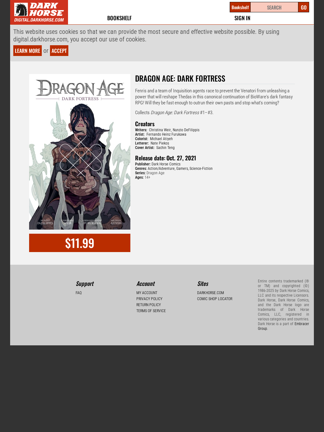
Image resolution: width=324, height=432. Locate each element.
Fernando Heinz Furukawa (166, 134)
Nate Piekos (160, 143)
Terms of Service (151, 311)
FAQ (79, 293)
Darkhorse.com (210, 293)
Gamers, (182, 168)
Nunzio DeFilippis (186, 130)
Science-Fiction (201, 168)
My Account (146, 293)
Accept (59, 50)
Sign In (242, 18)
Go (304, 7)
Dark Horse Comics (166, 164)
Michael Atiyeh (161, 139)
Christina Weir (160, 130)
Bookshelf (119, 18)
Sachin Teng (165, 147)
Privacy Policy (149, 299)
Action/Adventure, (161, 168)
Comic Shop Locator (214, 299)
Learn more (27, 50)
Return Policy (148, 305)
